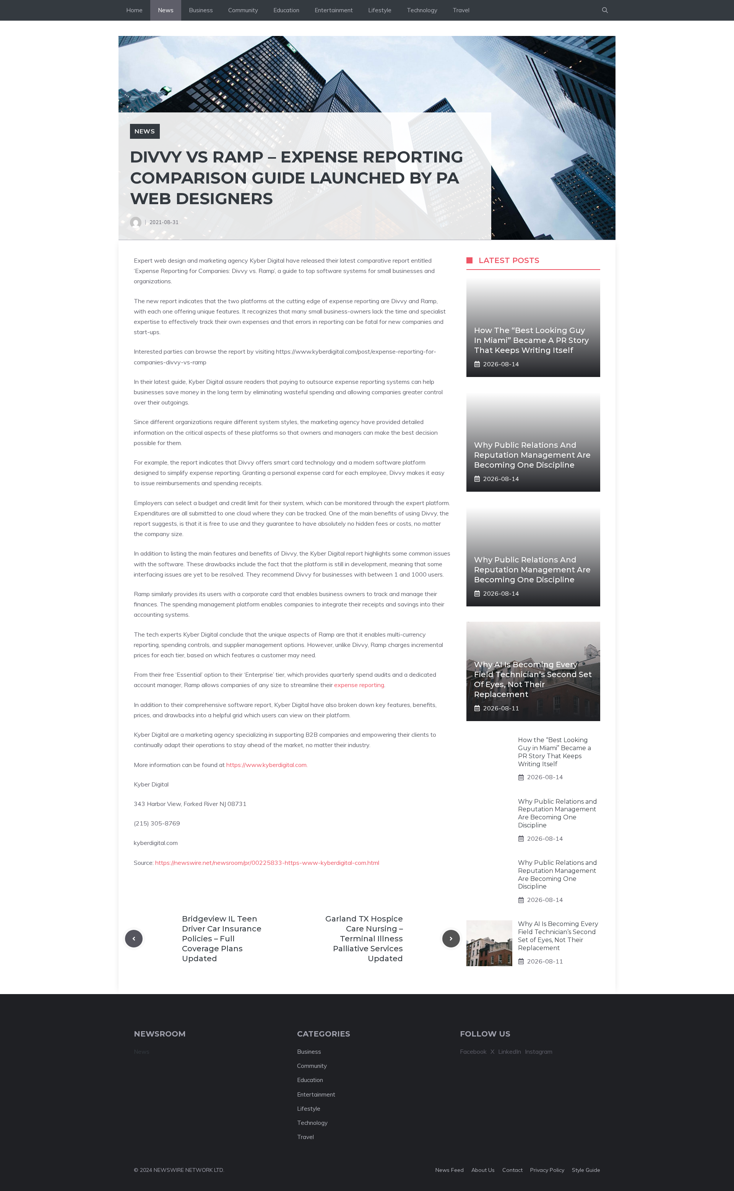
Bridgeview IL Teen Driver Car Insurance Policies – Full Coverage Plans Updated (221, 938)
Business (201, 10)
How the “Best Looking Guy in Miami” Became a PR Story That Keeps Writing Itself (531, 340)
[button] (604, 10)
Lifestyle (379, 10)
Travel (461, 10)
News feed (449, 1170)
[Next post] (451, 938)
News (166, 10)
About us (483, 1170)
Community (243, 10)
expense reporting (359, 685)
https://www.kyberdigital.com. (267, 765)
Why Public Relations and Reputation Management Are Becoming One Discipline (532, 455)
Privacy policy (547, 1170)
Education (286, 10)
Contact (512, 1170)
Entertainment (334, 10)
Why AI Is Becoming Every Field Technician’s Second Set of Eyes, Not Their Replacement (558, 935)
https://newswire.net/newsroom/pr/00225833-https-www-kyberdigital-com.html (267, 862)
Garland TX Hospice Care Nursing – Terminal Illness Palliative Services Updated (364, 938)
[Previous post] (133, 938)
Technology (422, 10)
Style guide (586, 1170)
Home (134, 10)
